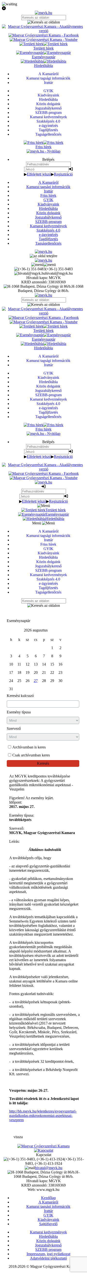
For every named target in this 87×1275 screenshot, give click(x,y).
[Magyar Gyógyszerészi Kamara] (43, 1146)
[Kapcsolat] (43, 1150)
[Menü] (43, 265)
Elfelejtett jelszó (39, 174)
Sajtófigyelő (48, 1224)
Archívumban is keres (29, 747)
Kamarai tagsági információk (48, 187)
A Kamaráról (48, 182)
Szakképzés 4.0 (48, 230)
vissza (18, 1137)
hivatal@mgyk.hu (48, 1168)
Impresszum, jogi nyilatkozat (48, 1254)
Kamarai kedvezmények (48, 226)
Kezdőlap (48, 1198)
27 (36, 681)
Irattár (48, 191)
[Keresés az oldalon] (43, 22)
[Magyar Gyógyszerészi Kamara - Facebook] (43, 35)
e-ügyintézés (48, 235)
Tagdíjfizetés (48, 239)
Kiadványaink (48, 204)
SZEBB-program (48, 222)
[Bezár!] (43, 8)
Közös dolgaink (48, 213)
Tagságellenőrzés (48, 243)
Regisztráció (63, 174)
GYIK (48, 200)
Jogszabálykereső (48, 217)
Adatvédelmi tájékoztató (48, 1258)
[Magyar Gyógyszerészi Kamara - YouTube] (44, 39)
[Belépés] (71, 169)
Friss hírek (48, 195)
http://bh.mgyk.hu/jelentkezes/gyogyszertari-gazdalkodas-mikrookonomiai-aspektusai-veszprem (43, 1115)
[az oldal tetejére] (43, 256)
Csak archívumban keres (31, 755)
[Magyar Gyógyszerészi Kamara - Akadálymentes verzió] (43, 31)
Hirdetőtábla (48, 208)
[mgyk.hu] (43, 13)
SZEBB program (48, 1249)
